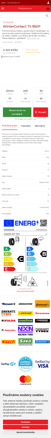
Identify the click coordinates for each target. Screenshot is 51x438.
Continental (8, 22)
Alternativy (40, 126)
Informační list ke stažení (25, 291)
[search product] (47, 15)
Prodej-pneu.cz (25, 8)
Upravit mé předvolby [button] (25, 432)
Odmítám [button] (25, 427)
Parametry (26, 126)
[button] (48, 8)
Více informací (33, 38)
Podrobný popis (9, 126)
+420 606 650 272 (13, 3)
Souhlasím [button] (25, 422)
